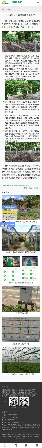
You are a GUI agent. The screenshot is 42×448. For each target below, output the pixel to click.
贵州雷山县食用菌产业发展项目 (21, 283)
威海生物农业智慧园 (31, 188)
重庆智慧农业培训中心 (21, 344)
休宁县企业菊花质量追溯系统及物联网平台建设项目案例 (21, 222)
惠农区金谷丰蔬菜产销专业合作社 (16, 185)
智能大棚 (29, 27)
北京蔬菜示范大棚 (21, 313)
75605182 (10, 420)
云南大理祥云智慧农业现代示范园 (21, 374)
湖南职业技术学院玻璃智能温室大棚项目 (21, 252)
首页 (3, 9)
